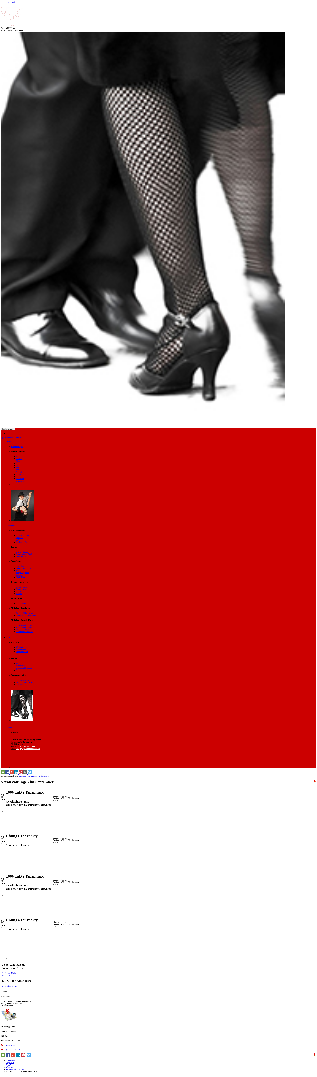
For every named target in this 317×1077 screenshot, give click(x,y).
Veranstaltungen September (38, 776)
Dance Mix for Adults (24, 554)
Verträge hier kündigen (15, 1069)
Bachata (19, 575)
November (20, 479)
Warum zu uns (21, 647)
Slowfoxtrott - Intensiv (25, 625)
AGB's (8, 1065)
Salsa (18, 570)
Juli (17, 470)
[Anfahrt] (9, 1022)
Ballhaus (22, 776)
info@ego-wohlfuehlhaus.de (14, 1050)
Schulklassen (21, 603)
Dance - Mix (21, 589)
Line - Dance (21, 556)
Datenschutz (11, 1060)
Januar (18, 456)
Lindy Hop (20, 577)
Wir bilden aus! (22, 652)
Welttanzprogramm (23, 654)
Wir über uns (21, 649)
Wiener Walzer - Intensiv (25, 627)
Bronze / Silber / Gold (24, 613)
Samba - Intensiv (22, 629)
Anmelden (78, 798)
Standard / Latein (22, 680)
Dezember (20, 481)
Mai (17, 465)
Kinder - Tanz (21, 587)
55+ (17, 540)
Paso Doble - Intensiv (24, 632)
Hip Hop (19, 591)
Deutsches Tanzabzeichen (26, 615)
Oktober (19, 476)
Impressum (10, 1063)
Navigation (20, 666)
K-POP (19, 594)
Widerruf (9, 1067)
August (19, 472)
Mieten (18, 663)
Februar (19, 459)
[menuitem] (161, 433)
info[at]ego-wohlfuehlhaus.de (28, 749)
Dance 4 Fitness (22, 552)
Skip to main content (9, 2)
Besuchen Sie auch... (24, 668)
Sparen (18, 670)
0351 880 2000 (9, 1045)
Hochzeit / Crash (22, 542)
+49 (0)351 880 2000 (26, 746)
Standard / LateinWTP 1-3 (22, 536)
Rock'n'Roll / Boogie (24, 568)
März (18, 461)
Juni (17, 467)
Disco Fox (20, 566)
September (20, 474)
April (18, 463)
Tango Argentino (22, 573)
